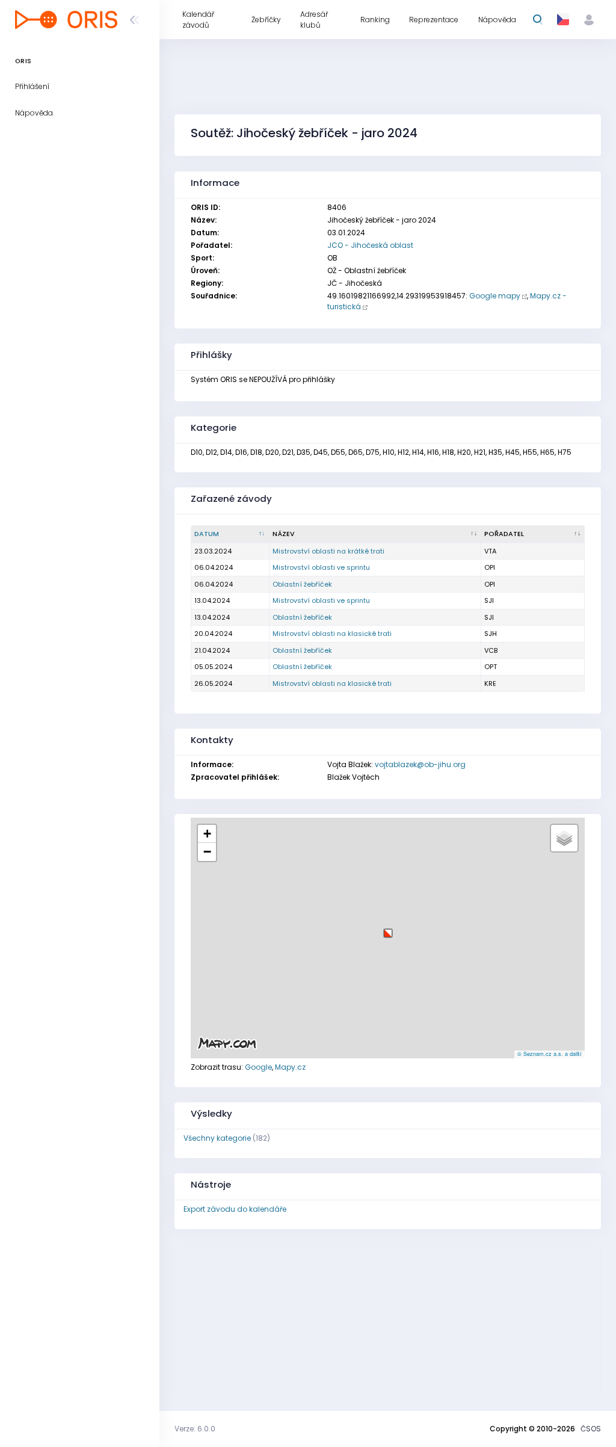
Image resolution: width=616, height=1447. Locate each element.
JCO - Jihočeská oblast (370, 245)
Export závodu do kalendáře (234, 1209)
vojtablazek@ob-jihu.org (420, 764)
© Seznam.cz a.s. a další (549, 1054)
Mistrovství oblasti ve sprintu (321, 567)
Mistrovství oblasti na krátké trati (328, 551)
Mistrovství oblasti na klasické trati (332, 633)
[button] (388, 928)
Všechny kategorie (217, 1138)
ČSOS (591, 1429)
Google (258, 1067)
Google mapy (494, 296)
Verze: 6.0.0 (194, 1429)
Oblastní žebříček (302, 584)
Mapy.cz (290, 1067)
